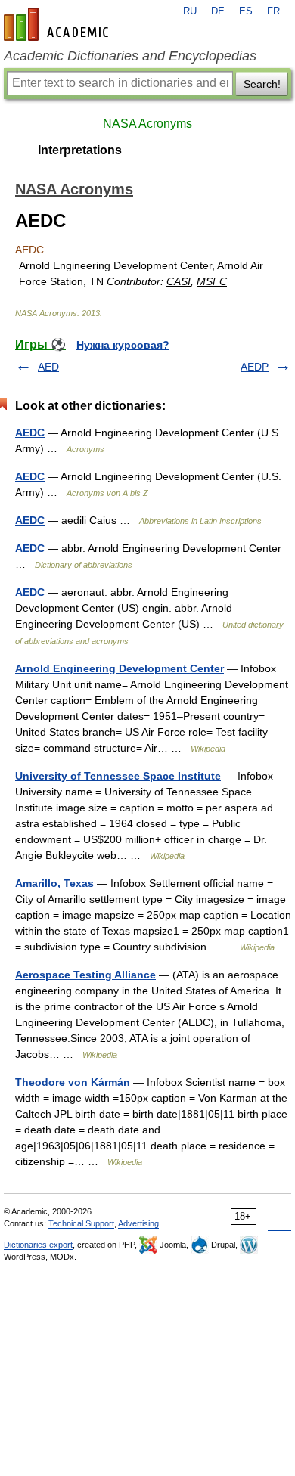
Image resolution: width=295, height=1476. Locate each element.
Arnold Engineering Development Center (119, 668)
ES (246, 11)
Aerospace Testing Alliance (85, 975)
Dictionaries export (38, 1244)
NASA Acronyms (147, 123)
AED (48, 367)
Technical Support (81, 1223)
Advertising (138, 1223)
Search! (262, 84)
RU (190, 11)
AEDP (255, 367)
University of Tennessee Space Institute (118, 776)
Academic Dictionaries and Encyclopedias (130, 56)
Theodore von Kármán (72, 1082)
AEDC (30, 432)
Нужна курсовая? (122, 345)
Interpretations (80, 150)
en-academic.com (58, 24)
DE (218, 11)
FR (273, 11)
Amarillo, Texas (54, 883)
